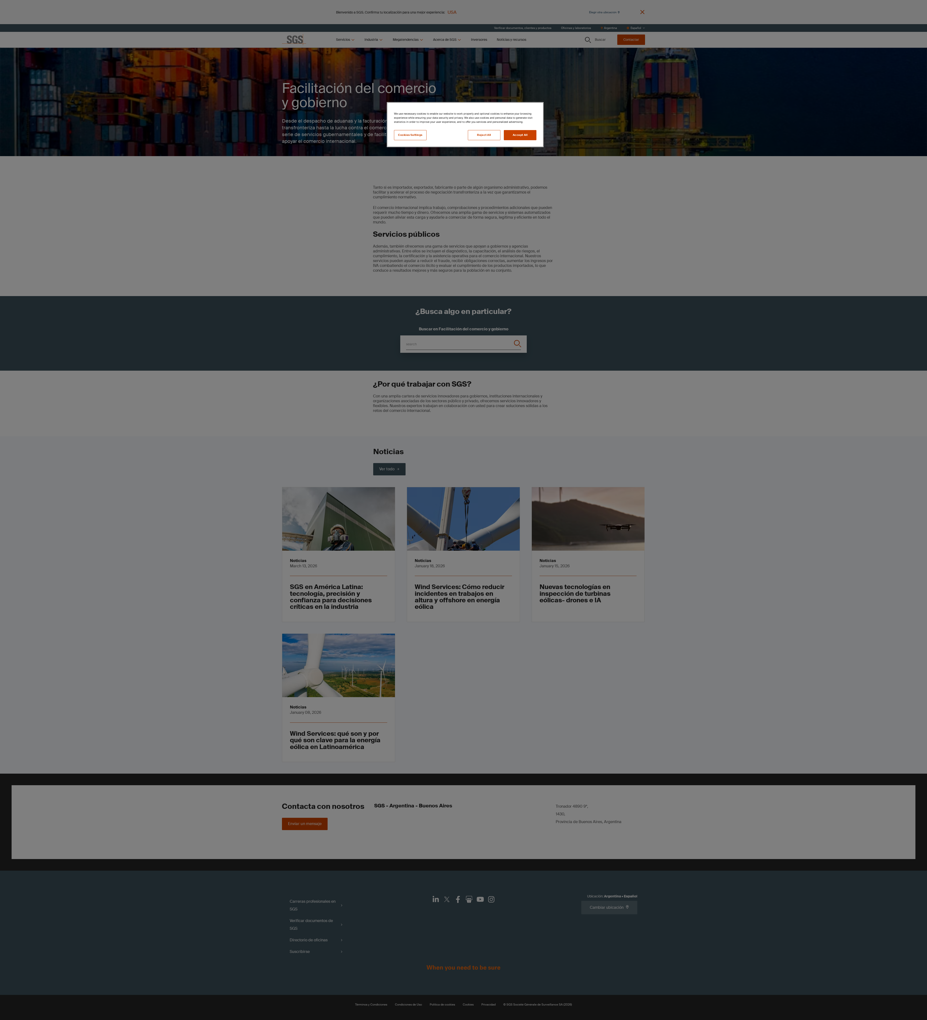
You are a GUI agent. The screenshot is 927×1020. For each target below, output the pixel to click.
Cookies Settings (410, 135)
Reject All (484, 135)
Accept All (520, 135)
